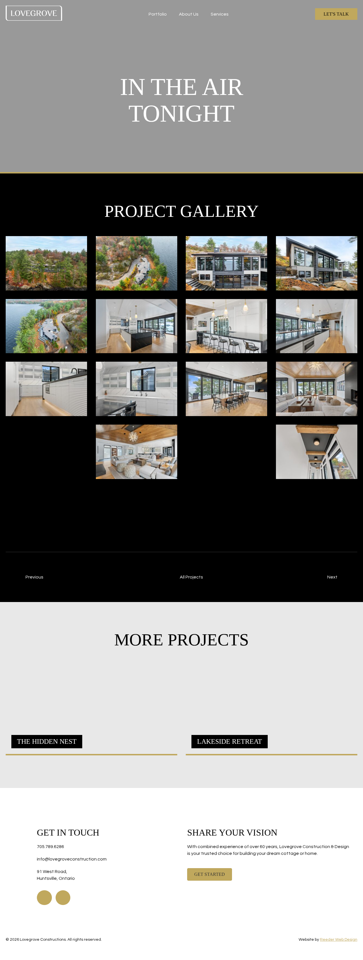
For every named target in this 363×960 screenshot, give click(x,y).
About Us (189, 14)
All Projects (191, 577)
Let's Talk (336, 14)
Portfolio (158, 14)
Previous (34, 577)
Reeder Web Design (338, 940)
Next (332, 577)
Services (220, 14)
